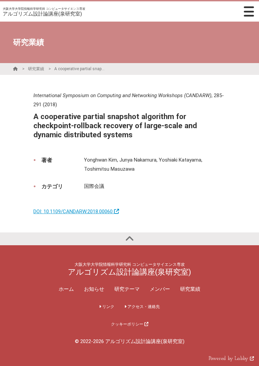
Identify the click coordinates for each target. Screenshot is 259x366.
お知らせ (94, 289)
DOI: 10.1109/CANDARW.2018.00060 (73, 211)
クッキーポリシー (127, 324)
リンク (107, 306)
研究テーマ (127, 289)
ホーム (66, 289)
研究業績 (36, 68)
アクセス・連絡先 (143, 306)
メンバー (160, 289)
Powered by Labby (229, 358)
